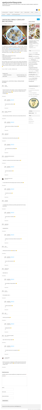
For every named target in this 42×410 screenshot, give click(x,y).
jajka (38, 58)
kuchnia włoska (32, 69)
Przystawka (17, 12)
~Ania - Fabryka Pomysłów (9, 335)
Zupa (21, 12)
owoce (34, 72)
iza (29, 88)
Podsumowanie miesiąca (16, 14)
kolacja (33, 60)
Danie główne (26, 12)
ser (33, 76)
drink (33, 56)
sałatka (30, 76)
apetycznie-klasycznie (12, 2)
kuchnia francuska (36, 61)
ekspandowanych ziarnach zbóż (14, 48)
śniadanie (31, 81)
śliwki (36, 79)
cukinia (33, 54)
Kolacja (3, 14)
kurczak (37, 69)
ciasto (30, 54)
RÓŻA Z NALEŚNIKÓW (36, 94)
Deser (32, 12)
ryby (36, 74)
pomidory (37, 72)
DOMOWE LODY (32, 88)
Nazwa (3, 387)
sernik (35, 76)
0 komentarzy (25, 23)
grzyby (31, 58)
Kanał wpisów (31, 119)
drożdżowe (36, 56)
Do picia (36, 12)
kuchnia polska (33, 64)
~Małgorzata (6, 268)
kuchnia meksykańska (33, 62)
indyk (34, 58)
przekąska (32, 74)
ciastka (36, 52)
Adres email (4, 391)
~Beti (5, 313)
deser (30, 56)
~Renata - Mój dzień (7, 111)
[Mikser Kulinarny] (34, 108)
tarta (39, 76)
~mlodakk (6, 200)
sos (37, 76)
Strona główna (5, 12)
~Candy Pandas (7, 357)
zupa (34, 79)
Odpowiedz (4, 96)
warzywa (34, 78)
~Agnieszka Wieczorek (8, 178)
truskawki (30, 78)
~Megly (5, 85)
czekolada (37, 54)
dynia (29, 58)
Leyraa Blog (30, 94)
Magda (5, 23)
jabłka (36, 58)
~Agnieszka (6, 133)
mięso (37, 70)
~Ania (5, 246)
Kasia (29, 96)
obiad (30, 72)
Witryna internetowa (5, 396)
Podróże (8, 14)
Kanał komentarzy (31, 121)
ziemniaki (31, 79)
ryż (37, 74)
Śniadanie (11, 12)
